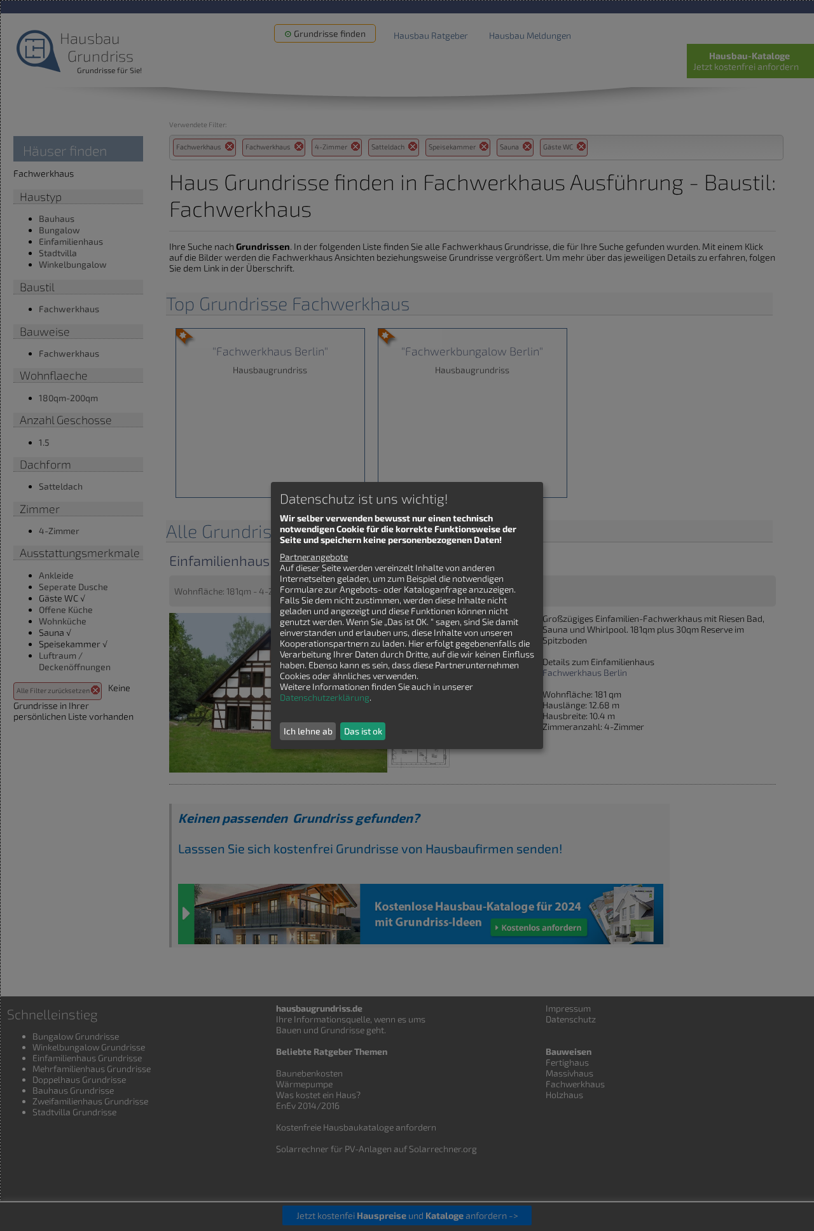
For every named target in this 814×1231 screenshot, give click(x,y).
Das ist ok (363, 731)
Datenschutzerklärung (324, 697)
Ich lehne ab (308, 731)
